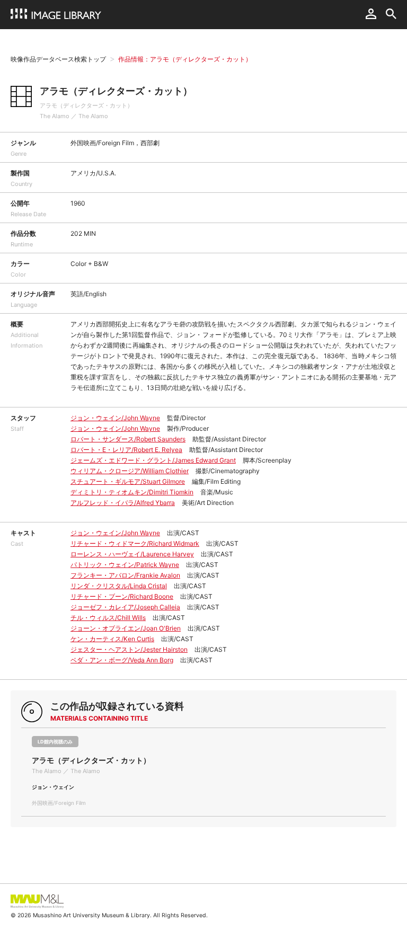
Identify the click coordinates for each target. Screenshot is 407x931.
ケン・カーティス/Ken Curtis (112, 639)
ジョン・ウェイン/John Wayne (115, 418)
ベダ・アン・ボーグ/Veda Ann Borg (121, 660)
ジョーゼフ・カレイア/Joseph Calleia (125, 607)
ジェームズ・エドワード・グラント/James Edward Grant (153, 460)
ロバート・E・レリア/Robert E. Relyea (126, 450)
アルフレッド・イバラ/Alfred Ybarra (122, 503)
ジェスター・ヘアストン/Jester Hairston (129, 649)
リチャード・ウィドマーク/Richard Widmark (134, 543)
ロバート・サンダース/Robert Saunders (127, 439)
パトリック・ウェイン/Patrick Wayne (124, 565)
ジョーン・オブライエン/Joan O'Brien (125, 628)
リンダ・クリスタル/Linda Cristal (118, 586)
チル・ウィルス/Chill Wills (108, 618)
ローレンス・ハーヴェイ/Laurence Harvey (132, 554)
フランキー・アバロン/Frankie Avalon (125, 575)
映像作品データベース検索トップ (58, 59)
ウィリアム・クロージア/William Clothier (129, 471)
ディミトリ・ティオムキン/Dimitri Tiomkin (131, 492)
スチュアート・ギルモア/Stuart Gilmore (127, 481)
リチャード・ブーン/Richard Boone (121, 596)
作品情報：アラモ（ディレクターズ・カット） (185, 59)
